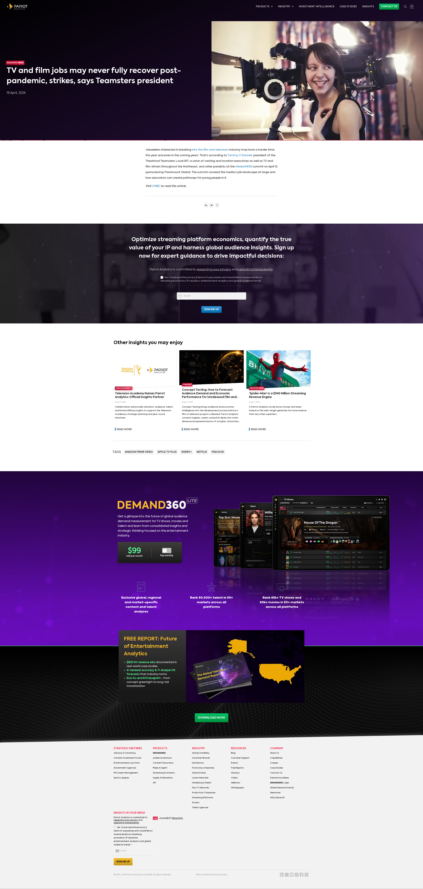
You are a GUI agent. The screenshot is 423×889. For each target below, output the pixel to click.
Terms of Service (204, 875)
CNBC (156, 186)
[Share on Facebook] (217, 205)
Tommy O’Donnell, (240, 155)
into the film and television (210, 149)
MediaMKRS (243, 166)
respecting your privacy (214, 269)
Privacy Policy (220, 875)
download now (211, 717)
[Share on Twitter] (211, 205)
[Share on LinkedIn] (206, 205)
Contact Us (389, 6)
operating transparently (255, 269)
